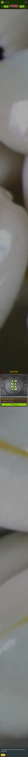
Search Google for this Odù (7, 399)
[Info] (25, 8)
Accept (3, 755)
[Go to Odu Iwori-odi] (2, 2)
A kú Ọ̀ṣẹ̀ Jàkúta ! (14, 6)
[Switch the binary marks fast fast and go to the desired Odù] (15, 381)
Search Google (14, 404)
